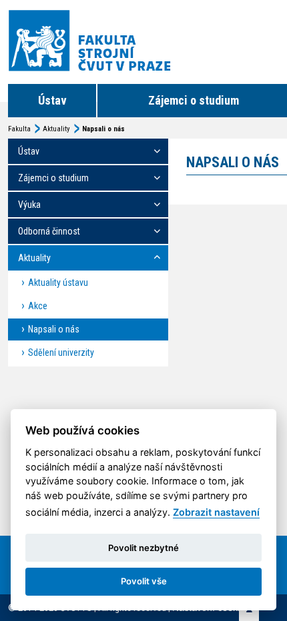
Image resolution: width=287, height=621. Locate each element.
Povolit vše (144, 581)
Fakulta (19, 129)
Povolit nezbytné (143, 547)
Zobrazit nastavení (216, 512)
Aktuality (56, 129)
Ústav (52, 100)
